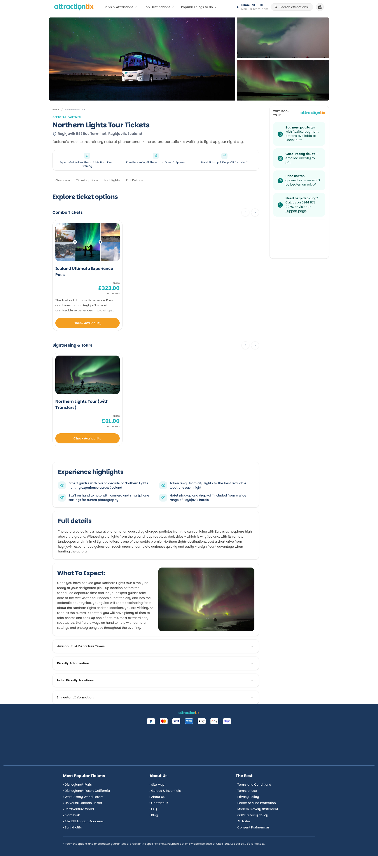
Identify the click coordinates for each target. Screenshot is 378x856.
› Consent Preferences (253, 827)
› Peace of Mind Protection (256, 803)
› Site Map (156, 784)
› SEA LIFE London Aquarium (83, 821)
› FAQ (153, 809)
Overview (63, 180)
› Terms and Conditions (253, 784)
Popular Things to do (197, 7)
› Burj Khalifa (72, 827)
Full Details (134, 180)
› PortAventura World (78, 809)
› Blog (153, 815)
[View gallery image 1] (283, 37)
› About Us (156, 797)
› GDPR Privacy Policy (252, 815)
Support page (295, 211)
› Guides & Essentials (165, 790)
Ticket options (87, 180)
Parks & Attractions (118, 7)
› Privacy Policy (247, 797)
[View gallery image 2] (283, 80)
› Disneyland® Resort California (86, 790)
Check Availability (88, 323)
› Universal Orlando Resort (82, 803)
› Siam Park (71, 815)
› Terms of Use (246, 790)
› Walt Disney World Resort (83, 797)
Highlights (112, 180)
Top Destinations (157, 7)
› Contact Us (158, 803)
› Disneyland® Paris (77, 784)
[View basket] (320, 7)
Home (55, 109)
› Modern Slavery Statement (257, 809)
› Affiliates (243, 821)
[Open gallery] (142, 59)
